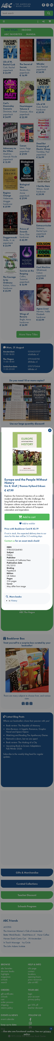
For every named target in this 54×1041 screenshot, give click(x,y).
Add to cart (28, 517)
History (14, 600)
